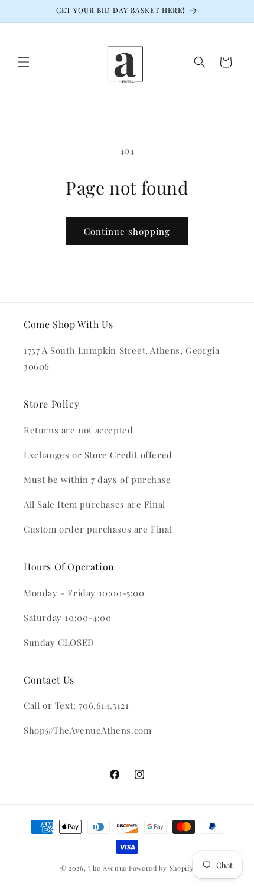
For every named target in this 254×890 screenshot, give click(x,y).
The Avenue (107, 867)
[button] (24, 62)
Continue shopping (127, 231)
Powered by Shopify (161, 867)
